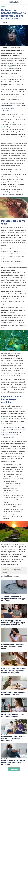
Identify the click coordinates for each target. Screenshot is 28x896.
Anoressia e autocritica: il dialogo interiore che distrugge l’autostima (13, 599)
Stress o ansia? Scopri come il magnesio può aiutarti (12, 716)
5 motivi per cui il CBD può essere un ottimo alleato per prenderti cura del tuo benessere (14, 671)
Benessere (4, 619)
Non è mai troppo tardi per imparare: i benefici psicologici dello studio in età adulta (13, 623)
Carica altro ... (14, 769)
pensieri (4, 127)
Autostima (4, 595)
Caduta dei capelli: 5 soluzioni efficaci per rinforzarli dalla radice (12, 647)
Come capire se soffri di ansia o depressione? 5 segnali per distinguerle (13, 762)
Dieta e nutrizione (6, 712)
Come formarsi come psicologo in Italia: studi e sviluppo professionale (13, 738)
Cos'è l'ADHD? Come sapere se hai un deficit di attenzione (13, 694)
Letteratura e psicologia (8, 691)
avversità (4, 418)
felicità (10, 65)
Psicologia (3, 6)
